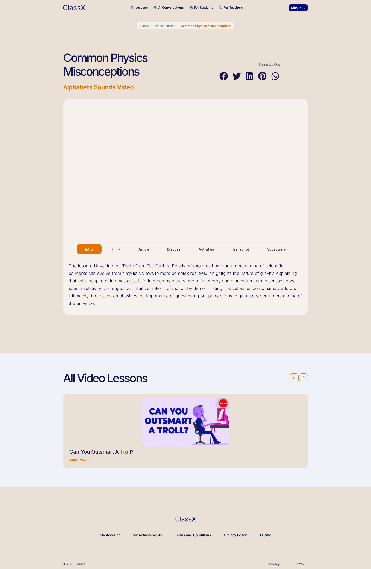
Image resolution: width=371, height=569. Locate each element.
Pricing (265, 535)
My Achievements (147, 535)
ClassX (144, 26)
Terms (299, 564)
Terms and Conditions (193, 535)
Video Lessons (165, 26)
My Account (110, 535)
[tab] (89, 249)
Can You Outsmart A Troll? (101, 452)
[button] (223, 76)
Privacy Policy (235, 535)
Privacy (274, 564)
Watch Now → (79, 460)
